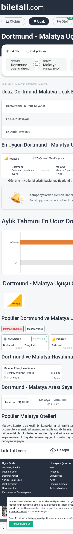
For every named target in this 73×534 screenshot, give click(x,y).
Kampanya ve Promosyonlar (16, 492)
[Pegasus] (14, 300)
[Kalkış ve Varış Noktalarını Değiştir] (36, 64)
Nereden (16, 60)
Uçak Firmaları (9, 484)
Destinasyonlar (10, 475)
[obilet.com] (22, 10)
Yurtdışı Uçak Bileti (12, 479)
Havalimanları (9, 488)
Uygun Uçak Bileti (11, 467)
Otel (66, 20)
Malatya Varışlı (35, 328)
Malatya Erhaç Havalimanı (19, 368)
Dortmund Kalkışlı (12, 328)
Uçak (40, 21)
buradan (35, 518)
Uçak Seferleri (9, 471)
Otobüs (15, 21)
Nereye (47, 60)
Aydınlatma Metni (18, 511)
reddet (43, 508)
